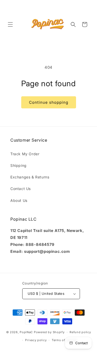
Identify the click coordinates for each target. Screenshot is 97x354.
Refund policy (80, 332)
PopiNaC (26, 332)
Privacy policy (36, 340)
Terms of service (64, 340)
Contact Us (20, 188)
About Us (18, 200)
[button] (10, 24)
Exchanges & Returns (29, 177)
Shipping (18, 165)
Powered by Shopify (49, 332)
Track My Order (24, 154)
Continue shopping (48, 102)
